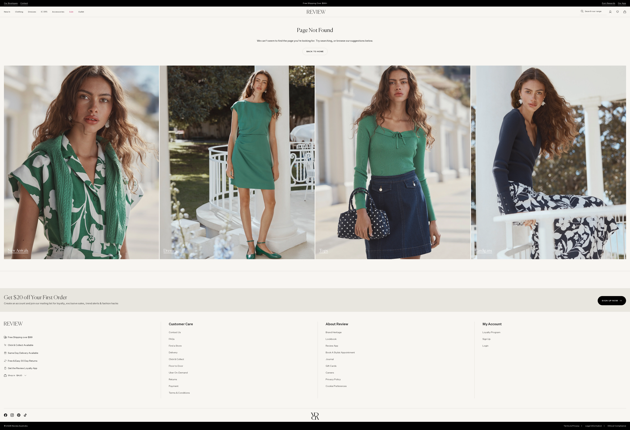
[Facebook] (5, 415)
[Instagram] (12, 415)
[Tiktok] (25, 415)
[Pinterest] (18, 415)
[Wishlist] (617, 11)
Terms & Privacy (571, 426)
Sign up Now (610, 300)
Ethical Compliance (617, 426)
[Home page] (316, 12)
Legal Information (593, 426)
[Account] (610, 11)
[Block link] (81, 162)
